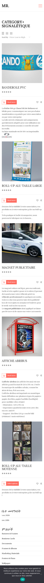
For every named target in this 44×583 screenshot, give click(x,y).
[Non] (41, 574)
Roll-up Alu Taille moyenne (17, 467)
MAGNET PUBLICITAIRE (18, 267)
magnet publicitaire (12, 308)
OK (23, 579)
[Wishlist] (37, 102)
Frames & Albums (9, 548)
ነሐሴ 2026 (6, 515)
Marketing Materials (10, 553)
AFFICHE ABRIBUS (14, 361)
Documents (7, 543)
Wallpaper (6, 563)
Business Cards (8, 539)
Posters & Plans (8, 558)
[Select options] (4, 483)
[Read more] (4, 102)
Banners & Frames (10, 534)
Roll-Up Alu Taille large (22, 186)
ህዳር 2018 (5, 520)
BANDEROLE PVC (14, 87)
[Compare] (41, 102)
